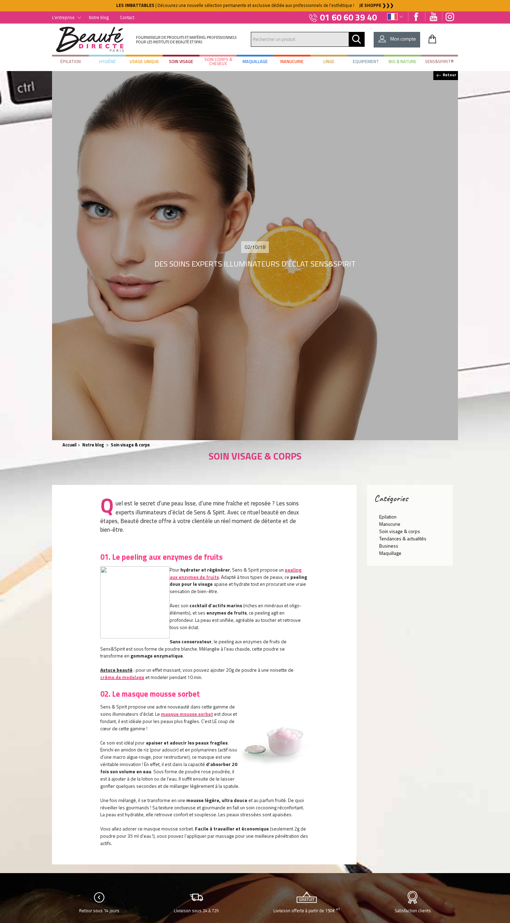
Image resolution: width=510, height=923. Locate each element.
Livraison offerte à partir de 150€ (306, 910)
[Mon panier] (432, 39)
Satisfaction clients (412, 910)
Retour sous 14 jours (99, 910)
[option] (255, 5)
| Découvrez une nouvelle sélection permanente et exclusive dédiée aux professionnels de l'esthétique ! (255, 5)
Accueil (69, 445)
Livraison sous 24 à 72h (196, 910)
